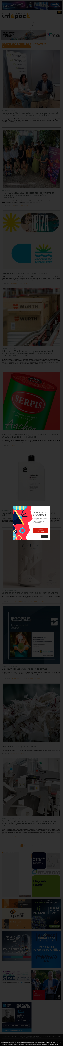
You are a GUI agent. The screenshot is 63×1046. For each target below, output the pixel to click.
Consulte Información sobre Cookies (51, 1044)
